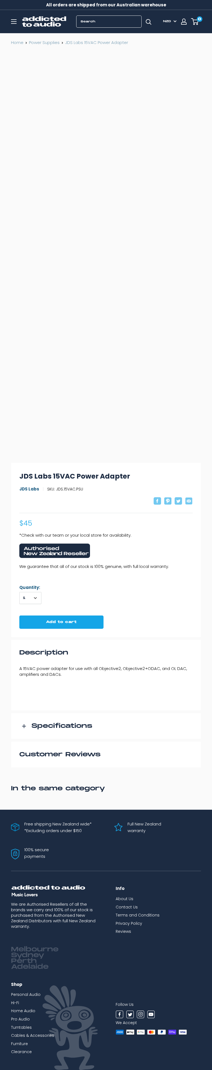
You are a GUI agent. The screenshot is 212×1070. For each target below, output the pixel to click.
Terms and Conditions (138, 915)
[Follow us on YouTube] (151, 1015)
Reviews (123, 931)
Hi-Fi (15, 1003)
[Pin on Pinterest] (168, 501)
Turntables (21, 1027)
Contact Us (127, 907)
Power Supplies (44, 42)
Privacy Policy (129, 923)
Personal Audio (26, 994)
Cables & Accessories (32, 1035)
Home (17, 42)
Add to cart (61, 622)
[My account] (184, 22)
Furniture (19, 1043)
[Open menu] (14, 21)
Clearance (21, 1052)
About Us (124, 899)
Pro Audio (20, 1019)
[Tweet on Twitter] (178, 501)
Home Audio (23, 1011)
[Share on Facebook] (157, 501)
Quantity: (29, 587)
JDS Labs (29, 489)
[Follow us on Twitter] (130, 1015)
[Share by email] (189, 501)
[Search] (148, 21)
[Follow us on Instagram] (140, 1015)
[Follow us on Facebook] (119, 1015)
